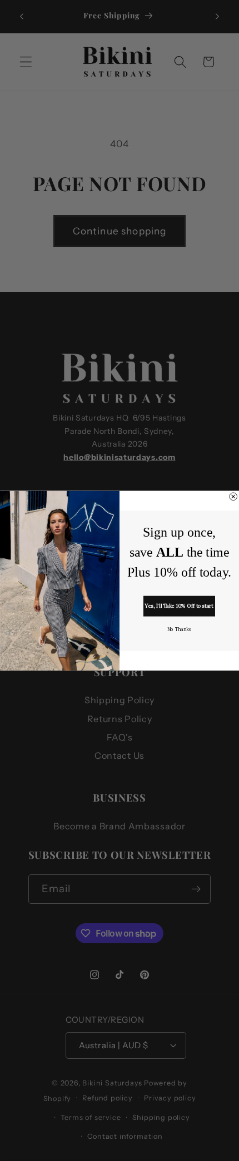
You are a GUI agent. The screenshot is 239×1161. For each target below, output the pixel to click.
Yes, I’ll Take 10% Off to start (179, 606)
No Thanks (179, 629)
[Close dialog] (233, 497)
